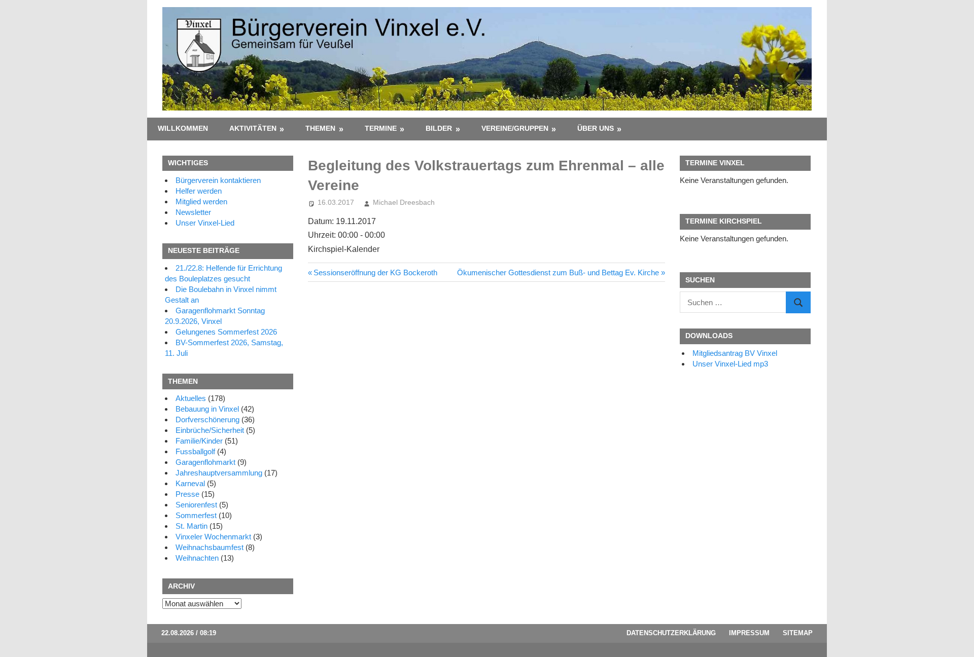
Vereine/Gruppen (514, 128)
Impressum (749, 633)
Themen (320, 128)
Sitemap (798, 633)
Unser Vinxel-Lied (205, 222)
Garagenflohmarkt (205, 462)
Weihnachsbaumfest (210, 547)
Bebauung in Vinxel (207, 409)
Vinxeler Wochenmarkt (213, 536)
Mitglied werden (201, 201)
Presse (187, 494)
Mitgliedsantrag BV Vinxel (734, 353)
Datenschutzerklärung (671, 633)
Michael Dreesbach (404, 202)
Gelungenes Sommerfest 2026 (226, 331)
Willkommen (183, 128)
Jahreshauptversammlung (219, 472)
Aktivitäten (252, 128)
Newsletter (193, 212)
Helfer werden (199, 191)
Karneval (190, 483)
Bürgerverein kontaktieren (218, 180)
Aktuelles (191, 398)
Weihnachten (197, 558)
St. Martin (191, 526)
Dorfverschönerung (207, 419)
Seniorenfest (196, 504)
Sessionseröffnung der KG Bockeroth (375, 272)
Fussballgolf (195, 451)
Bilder (439, 128)
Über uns (595, 128)
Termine (381, 128)
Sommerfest (196, 515)
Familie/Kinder (199, 440)
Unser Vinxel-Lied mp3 (730, 363)
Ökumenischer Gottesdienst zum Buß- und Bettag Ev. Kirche (558, 272)
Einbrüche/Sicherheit (210, 430)
